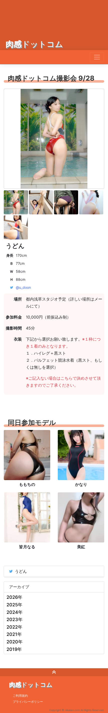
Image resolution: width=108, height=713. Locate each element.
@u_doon (23, 287)
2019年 (14, 649)
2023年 (15, 619)
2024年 (15, 612)
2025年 (14, 604)
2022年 (14, 627)
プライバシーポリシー (28, 701)
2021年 (14, 634)
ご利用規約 (20, 695)
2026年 (14, 597)
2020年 (15, 641)
